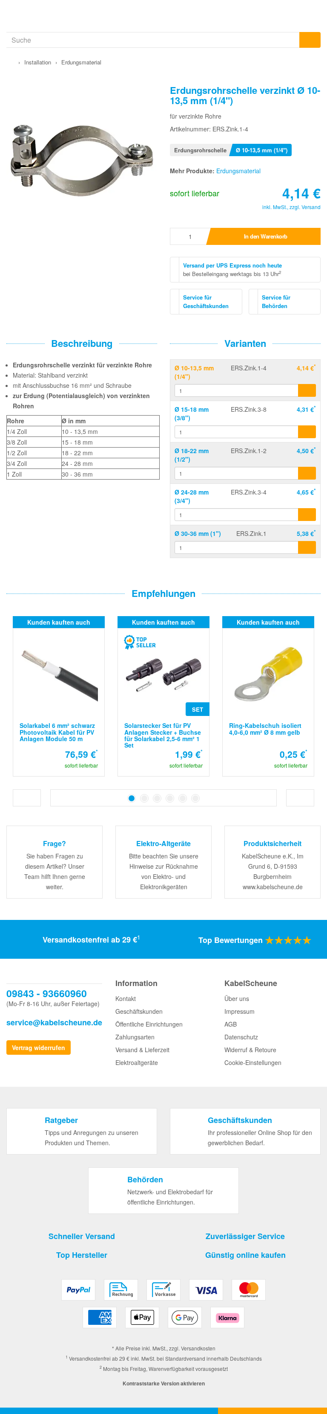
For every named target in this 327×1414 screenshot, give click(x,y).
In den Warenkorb (265, 236)
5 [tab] (183, 798)
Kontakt (125, 998)
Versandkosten (198, 1348)
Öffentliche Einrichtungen (149, 1024)
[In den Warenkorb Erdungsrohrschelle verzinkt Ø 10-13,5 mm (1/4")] (307, 390)
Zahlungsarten (135, 1037)
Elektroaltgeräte (136, 1062)
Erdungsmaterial (238, 170)
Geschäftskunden (139, 1011)
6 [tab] (195, 798)
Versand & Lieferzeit (142, 1049)
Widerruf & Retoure (250, 1049)
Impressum (239, 1011)
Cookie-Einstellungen (252, 1062)
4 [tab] (170, 798)
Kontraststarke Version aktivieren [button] (164, 1383)
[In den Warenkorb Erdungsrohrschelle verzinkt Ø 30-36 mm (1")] (307, 547)
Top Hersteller (81, 1255)
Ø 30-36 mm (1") (198, 533)
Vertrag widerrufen (38, 1047)
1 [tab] (132, 798)
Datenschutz (241, 1037)
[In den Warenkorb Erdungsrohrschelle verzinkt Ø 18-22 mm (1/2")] (307, 473)
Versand (311, 206)
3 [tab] (157, 798)
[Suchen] (310, 40)
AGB (230, 1024)
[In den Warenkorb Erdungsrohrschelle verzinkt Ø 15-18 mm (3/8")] (307, 431)
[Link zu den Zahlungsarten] (163, 1307)
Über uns (236, 998)
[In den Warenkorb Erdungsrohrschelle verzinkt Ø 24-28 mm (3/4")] (307, 514)
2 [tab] (144, 798)
